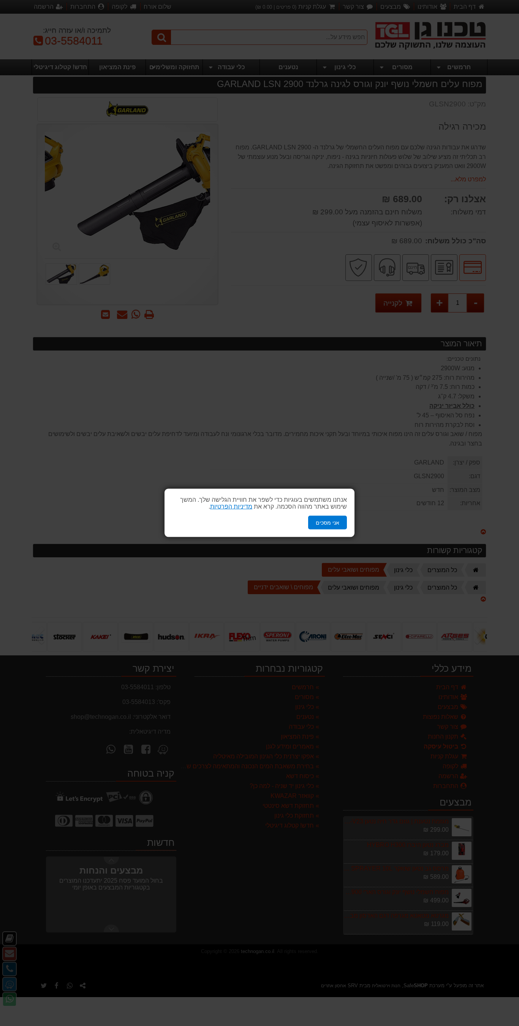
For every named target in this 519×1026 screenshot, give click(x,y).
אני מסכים (327, 523)
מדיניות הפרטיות (231, 506)
